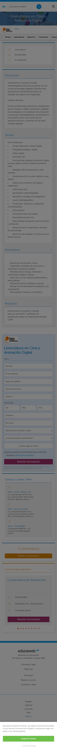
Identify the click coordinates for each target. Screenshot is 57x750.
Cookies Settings (29, 746)
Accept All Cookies (28, 739)
